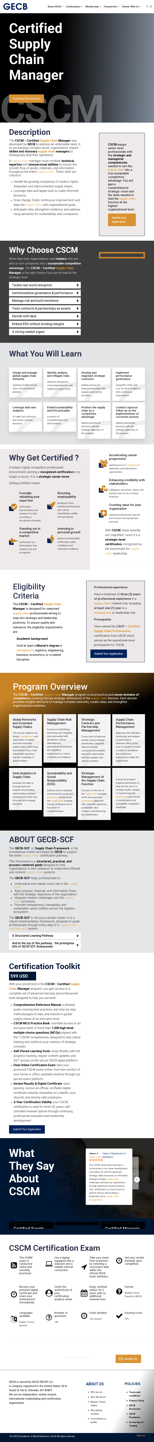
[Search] (147, 6)
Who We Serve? (98, 1397)
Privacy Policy (136, 1400)
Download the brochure (26, 98)
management (133, 465)
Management (90, 730)
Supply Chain (30, 52)
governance (43, 293)
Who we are (96, 1392)
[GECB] (15, 6)
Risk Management (59, 721)
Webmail (141, 1435)
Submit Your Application (108, 653)
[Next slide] (137, 1179)
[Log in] (151, 6)
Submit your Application (119, 219)
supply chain (46, 151)
